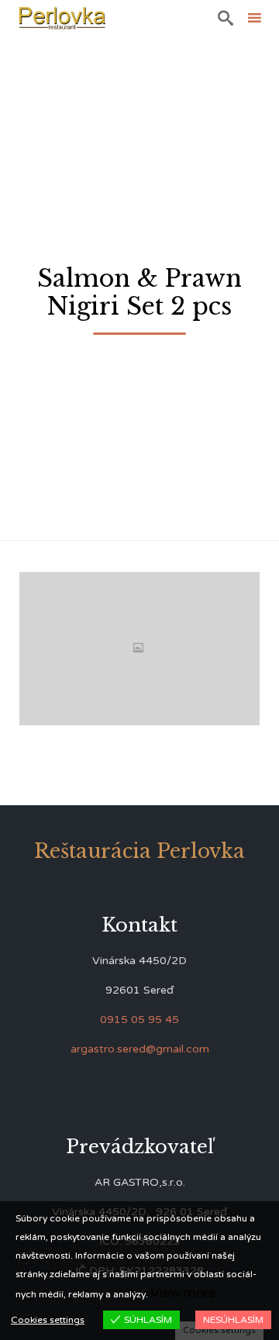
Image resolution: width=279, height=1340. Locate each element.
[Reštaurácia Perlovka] (62, 17)
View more (183, 1293)
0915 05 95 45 (139, 1019)
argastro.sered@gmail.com (140, 1049)
